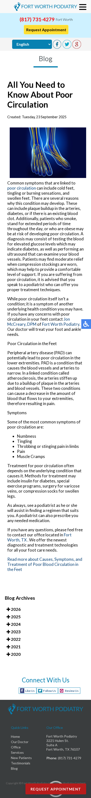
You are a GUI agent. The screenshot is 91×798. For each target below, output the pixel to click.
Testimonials (20, 763)
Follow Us (49, 691)
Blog (14, 768)
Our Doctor (19, 742)
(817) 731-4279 (37, 19)
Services (17, 752)
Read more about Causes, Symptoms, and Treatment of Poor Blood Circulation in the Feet (44, 564)
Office (16, 747)
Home (15, 736)
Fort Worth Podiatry (60, 324)
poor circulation (21, 188)
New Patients (21, 758)
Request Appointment (46, 29)
